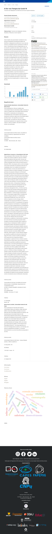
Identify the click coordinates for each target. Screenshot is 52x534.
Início (5, 4)
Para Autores (6, 369)
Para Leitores (6, 367)
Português (6, 382)
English (5, 378)
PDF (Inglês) (40, 15)
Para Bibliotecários (7, 371)
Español (6, 380)
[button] (35, 94)
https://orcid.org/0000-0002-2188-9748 (11, 18)
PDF (34, 15)
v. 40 (13, 4)
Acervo (9, 4)
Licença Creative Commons (38, 50)
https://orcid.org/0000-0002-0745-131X (11, 23)
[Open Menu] (4, 1)
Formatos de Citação (36, 89)
